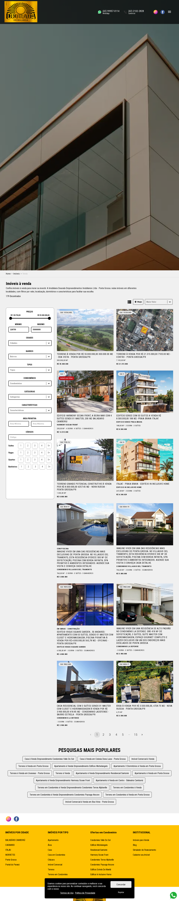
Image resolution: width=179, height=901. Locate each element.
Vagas (11, 453)
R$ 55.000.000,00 (43, 315)
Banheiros (12, 467)
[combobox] (146, 301)
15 (135, 734)
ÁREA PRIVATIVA (29, 418)
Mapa (139, 302)
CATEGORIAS (29, 391)
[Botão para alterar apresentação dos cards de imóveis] (129, 302)
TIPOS (29, 365)
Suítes (11, 446)
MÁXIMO (40, 324)
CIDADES (29, 338)
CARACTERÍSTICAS (29, 405)
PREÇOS (29, 312)
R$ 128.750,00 (15, 315)
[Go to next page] (142, 734)
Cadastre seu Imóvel (141, 854)
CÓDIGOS (29, 432)
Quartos (11, 460)
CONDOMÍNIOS (29, 378)
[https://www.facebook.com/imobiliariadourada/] (163, 12)
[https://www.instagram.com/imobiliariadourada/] (156, 12)
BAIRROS (29, 351)
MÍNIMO (18, 324)
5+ (49, 445)
